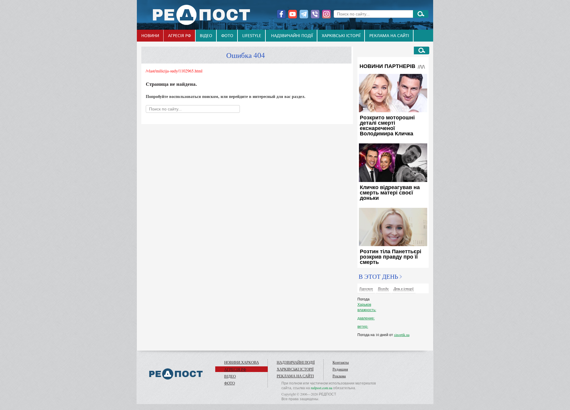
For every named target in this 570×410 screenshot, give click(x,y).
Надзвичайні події (292, 36)
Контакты (340, 362)
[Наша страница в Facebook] (281, 14)
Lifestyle (251, 36)
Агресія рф (179, 36)
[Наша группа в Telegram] (303, 14)
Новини (150, 36)
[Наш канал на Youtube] (292, 14)
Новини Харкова (241, 362)
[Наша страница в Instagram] (326, 14)
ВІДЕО (206, 36)
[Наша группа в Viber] (315, 14)
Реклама (339, 376)
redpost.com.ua (321, 387)
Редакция (340, 369)
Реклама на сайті (389, 36)
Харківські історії (341, 36)
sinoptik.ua (401, 334)
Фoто (227, 36)
